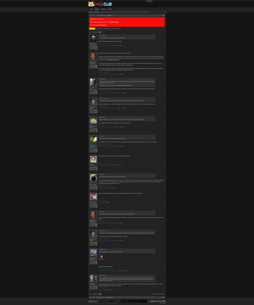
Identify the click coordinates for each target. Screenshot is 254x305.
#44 (164, 106)
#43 (164, 90)
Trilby (108, 165)
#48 (164, 185)
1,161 (96, 111)
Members (103, 9)
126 (96, 168)
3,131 (96, 47)
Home (91, 9)
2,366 (96, 262)
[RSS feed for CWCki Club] (165, 301)
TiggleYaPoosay (109, 145)
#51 (164, 238)
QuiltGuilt (92, 201)
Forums (97, 9)
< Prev (94, 32)
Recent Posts (97, 12)
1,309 (96, 150)
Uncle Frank (93, 61)
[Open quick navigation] (163, 15)
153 (96, 187)
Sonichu (92, 125)
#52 (164, 268)
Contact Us (154, 301)
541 (96, 92)
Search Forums (91, 12)
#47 (164, 163)
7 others (118, 74)
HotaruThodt (109, 45)
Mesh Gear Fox (106, 92)
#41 (164, 43)
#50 (164, 221)
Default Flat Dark (93, 301)
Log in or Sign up (149, 0)
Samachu (114, 145)
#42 (164, 72)
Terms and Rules (163, 303)
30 (96, 287)
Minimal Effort (93, 43)
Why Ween (101, 74)
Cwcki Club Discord (100, 25)
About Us (110, 9)
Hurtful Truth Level (105, 30)
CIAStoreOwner (93, 183)
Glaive (113, 45)
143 (96, 130)
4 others (117, 45)
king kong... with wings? (114, 92)
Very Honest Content (102, 45)
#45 (164, 125)
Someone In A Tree (93, 87)
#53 (164, 287)
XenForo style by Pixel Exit (112, 303)
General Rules (114, 22)
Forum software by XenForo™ (98, 303)
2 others (121, 108)
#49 (164, 200)
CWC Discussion (96, 30)
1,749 (96, 205)
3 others (121, 92)
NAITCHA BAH (93, 106)
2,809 (96, 66)
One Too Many (111, 223)
